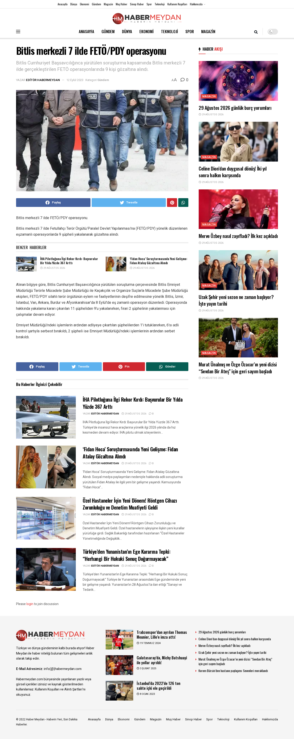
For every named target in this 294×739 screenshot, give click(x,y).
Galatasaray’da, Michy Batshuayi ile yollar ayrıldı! (162, 660)
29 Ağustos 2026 (54, 268)
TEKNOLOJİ (169, 31)
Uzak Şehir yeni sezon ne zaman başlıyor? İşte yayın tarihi (236, 300)
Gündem (96, 4)
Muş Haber (121, 4)
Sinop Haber (137, 4)
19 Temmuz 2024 (150, 643)
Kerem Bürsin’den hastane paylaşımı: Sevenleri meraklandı (233, 670)
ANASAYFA (86, 31)
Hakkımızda (196, 4)
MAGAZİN (208, 31)
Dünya (73, 4)
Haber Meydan (35, 719)
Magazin (108, 4)
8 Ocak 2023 (147, 694)
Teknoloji (160, 4)
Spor (149, 4)
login (29, 604)
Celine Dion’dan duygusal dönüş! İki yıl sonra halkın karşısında (233, 172)
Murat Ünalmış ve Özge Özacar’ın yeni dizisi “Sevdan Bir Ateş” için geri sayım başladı (238, 367)
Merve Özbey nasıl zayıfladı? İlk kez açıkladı (238, 235)
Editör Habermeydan (43, 80)
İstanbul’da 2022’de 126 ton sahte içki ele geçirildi (158, 685)
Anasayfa (63, 4)
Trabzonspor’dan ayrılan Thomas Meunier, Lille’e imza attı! (162, 634)
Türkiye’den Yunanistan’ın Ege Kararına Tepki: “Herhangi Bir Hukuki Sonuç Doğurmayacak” (126, 555)
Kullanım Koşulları (177, 4)
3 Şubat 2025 (147, 668)
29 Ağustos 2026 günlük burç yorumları (235, 107)
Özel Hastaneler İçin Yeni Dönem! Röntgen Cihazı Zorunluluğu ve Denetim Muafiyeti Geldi (130, 504)
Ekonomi (84, 4)
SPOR (189, 31)
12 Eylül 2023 (74, 80)
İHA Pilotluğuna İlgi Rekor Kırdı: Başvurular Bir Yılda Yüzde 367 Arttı (69, 260)
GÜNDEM (108, 31)
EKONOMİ (146, 31)
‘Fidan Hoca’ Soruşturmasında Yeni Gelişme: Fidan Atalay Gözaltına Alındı (158, 260)
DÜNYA (127, 31)
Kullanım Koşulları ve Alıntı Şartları (58, 689)
